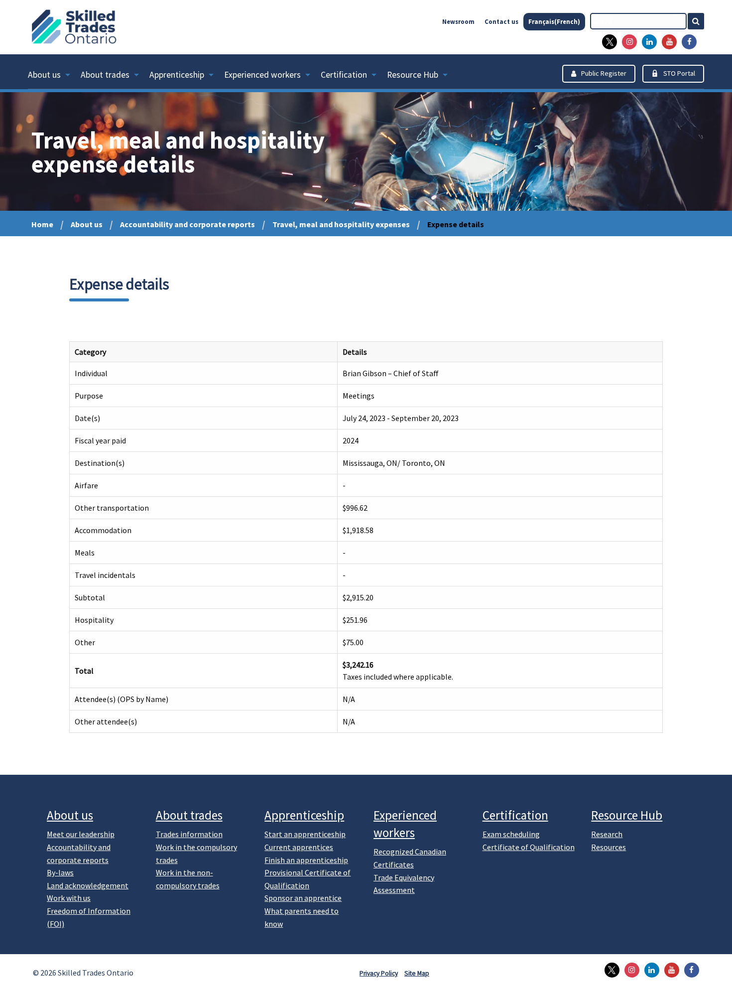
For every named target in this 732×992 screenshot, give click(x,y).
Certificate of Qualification (529, 847)
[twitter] (607, 41)
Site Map (416, 973)
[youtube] (667, 41)
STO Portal (679, 73)
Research (606, 834)
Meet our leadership (81, 834)
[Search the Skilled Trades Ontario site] (700, 21)
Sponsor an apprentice (303, 898)
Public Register (603, 73)
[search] (638, 21)
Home (42, 224)
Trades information (189, 834)
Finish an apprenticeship (306, 860)
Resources (608, 847)
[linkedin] (647, 41)
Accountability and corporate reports (187, 224)
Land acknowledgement (87, 885)
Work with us (69, 898)
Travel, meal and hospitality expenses (341, 224)
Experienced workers (262, 74)
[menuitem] (54, 77)
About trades (105, 74)
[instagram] (627, 41)
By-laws (60, 872)
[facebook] (687, 41)
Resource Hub (412, 74)
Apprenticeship (176, 74)
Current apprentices (298, 847)
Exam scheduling (511, 834)
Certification (344, 74)
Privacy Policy (379, 973)
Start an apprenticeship (305, 834)
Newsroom (458, 21)
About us (44, 74)
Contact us (501, 21)
